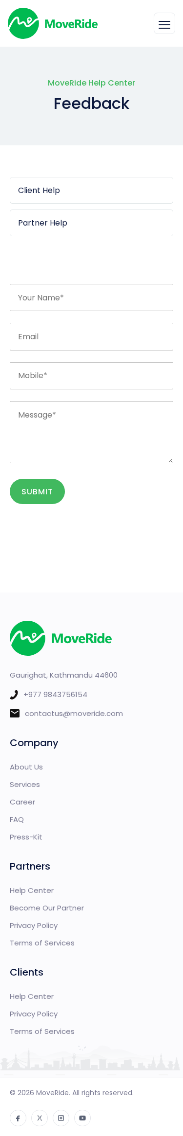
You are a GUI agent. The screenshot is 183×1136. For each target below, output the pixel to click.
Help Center (32, 890)
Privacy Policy (34, 925)
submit (37, 491)
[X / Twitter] (39, 1118)
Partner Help (42, 222)
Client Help (39, 190)
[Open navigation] (164, 23)
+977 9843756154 (55, 694)
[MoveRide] (53, 23)
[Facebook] (18, 1118)
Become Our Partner (47, 908)
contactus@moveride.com (74, 713)
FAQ (17, 819)
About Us (26, 767)
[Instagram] (61, 1118)
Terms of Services (42, 943)
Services (25, 784)
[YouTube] (82, 1118)
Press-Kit (26, 837)
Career (22, 802)
